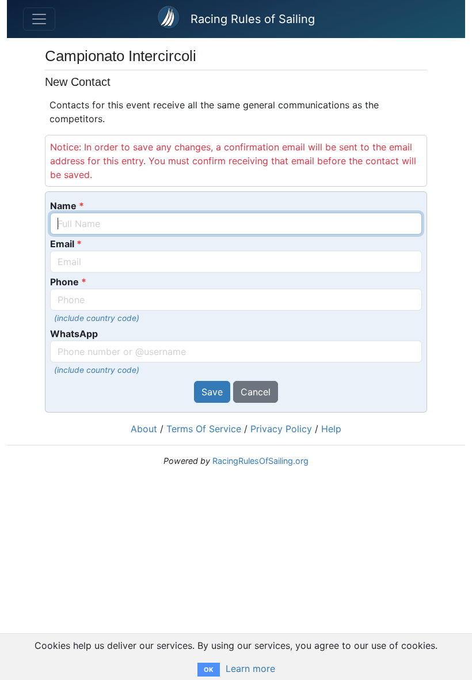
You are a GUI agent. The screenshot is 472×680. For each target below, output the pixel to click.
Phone (64, 282)
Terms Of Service (203, 429)
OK (209, 670)
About (144, 429)
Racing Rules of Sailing (253, 19)
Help (331, 429)
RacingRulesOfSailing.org (260, 461)
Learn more (250, 668)
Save (212, 392)
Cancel (256, 392)
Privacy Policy (281, 429)
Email (62, 244)
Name (63, 205)
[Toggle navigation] (39, 19)
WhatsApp (74, 333)
